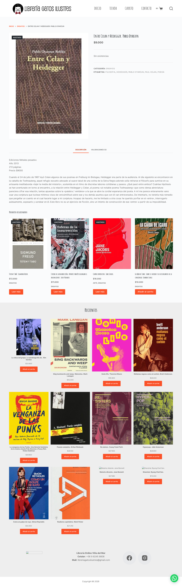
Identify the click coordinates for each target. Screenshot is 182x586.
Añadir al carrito (29, 369)
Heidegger (121, 72)
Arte (95, 283)
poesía (161, 72)
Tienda (113, 8)
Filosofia (110, 72)
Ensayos (110, 68)
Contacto (146, 8)
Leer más (16, 291)
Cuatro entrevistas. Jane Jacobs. (103, 274)
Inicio (97, 8)
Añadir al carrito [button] (145, 291)
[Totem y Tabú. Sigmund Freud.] (28, 243)
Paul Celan (151, 72)
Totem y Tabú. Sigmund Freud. (18, 274)
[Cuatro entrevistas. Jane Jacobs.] (112, 243)
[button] (174, 578)
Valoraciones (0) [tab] (99, 150)
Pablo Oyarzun (136, 72)
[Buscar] (171, 8)
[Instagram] (144, 558)
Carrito (129, 8)
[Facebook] (129, 558)
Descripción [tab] (80, 150)
